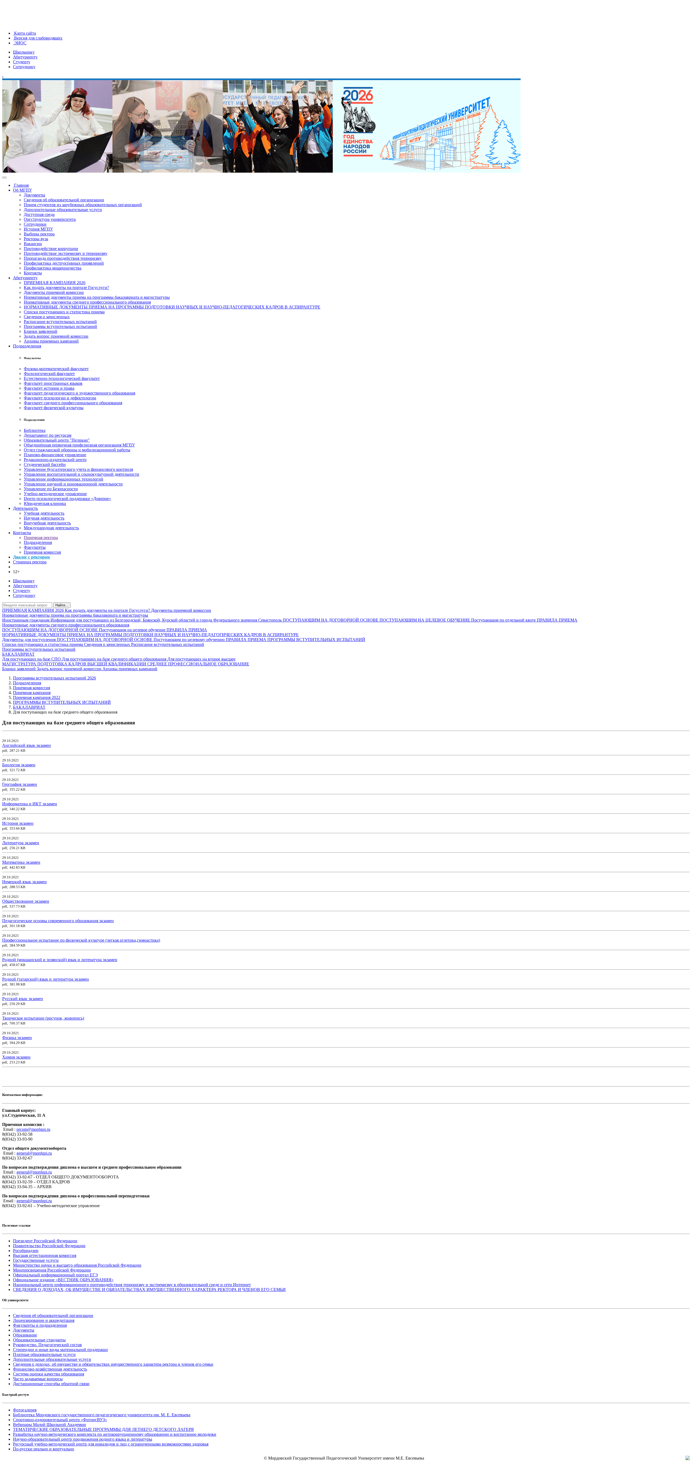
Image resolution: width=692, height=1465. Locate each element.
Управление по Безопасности (51, 489)
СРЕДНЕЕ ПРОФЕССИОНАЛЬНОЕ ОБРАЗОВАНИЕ (198, 664)
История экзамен (18, 823)
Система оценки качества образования (48, 1374)
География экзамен (19, 784)
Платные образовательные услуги (44, 1354)
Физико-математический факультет (56, 368)
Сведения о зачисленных (47, 316)
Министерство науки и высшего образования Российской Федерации (77, 1265)
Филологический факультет (49, 373)
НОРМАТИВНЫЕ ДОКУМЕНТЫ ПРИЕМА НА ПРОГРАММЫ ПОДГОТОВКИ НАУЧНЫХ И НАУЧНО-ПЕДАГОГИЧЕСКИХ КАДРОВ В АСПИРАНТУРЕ (172, 307)
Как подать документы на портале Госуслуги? (66, 287)
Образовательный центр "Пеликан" (57, 440)
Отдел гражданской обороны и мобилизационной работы (77, 450)
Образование (25, 1335)
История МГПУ (38, 229)
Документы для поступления (29, 639)
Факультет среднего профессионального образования (73, 402)
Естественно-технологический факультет (62, 378)
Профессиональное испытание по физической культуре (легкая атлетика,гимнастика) (81, 940)
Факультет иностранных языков (53, 383)
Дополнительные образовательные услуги (63, 209)
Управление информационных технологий (63, 479)
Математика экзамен (21, 862)
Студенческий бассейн (45, 464)
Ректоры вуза (36, 238)
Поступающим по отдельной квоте (504, 620)
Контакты (33, 273)
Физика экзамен (17, 1037)
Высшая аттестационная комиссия (44, 1255)
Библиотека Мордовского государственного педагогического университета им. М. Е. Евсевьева (101, 1415)
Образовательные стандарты (39, 1340)
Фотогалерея (24, 1410)
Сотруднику (24, 66)
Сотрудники (35, 224)
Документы (34, 195)
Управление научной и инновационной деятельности (73, 484)
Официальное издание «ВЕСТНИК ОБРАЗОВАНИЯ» (63, 1279)
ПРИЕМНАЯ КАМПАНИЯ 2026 (54, 282)
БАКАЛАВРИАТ (18, 654)
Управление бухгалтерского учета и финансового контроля (78, 469)
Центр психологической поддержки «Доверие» (67, 498)
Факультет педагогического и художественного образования (79, 393)
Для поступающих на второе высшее (201, 659)
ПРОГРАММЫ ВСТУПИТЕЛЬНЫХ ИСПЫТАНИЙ (316, 639)
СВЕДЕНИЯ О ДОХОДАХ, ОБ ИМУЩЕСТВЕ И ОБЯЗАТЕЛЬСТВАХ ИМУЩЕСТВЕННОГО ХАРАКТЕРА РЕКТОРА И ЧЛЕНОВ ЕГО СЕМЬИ (149, 1289)
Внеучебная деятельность (47, 523)
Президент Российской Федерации (45, 1241)
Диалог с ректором (31, 557)
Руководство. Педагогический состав (47, 1344)
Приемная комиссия (42, 552)
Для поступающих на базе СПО (32, 659)
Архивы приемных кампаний (51, 341)
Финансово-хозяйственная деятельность (50, 1369)
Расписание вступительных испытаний (60, 321)
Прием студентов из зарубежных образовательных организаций (83, 204)
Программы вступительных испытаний (60, 326)
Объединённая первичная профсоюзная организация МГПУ (79, 445)
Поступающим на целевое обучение (133, 630)
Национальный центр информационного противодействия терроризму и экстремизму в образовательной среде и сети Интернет (132, 1284)
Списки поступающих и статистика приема (64, 312)
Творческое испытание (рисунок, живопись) (43, 1018)
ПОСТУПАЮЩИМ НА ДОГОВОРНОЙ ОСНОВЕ (331, 620)
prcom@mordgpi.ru (33, 1129)
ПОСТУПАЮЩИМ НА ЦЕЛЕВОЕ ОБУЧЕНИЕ (425, 620)
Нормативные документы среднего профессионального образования (87, 302)
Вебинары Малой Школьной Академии (49, 1424)
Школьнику (24, 52)
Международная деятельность (51, 527)
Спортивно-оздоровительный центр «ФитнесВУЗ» (60, 1419)
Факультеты (35, 547)
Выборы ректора (39, 234)
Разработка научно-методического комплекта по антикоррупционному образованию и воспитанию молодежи (114, 1434)
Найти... (61, 605)
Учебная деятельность (44, 513)
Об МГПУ (22, 190)
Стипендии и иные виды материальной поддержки (60, 1349)
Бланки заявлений (40, 331)
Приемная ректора (41, 537)
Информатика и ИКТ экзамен (29, 804)
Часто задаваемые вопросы (38, 1379)
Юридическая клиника (45, 503)
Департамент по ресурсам (47, 435)
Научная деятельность (44, 518)
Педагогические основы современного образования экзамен (58, 920)
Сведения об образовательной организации (64, 200)
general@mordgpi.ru (34, 1153)
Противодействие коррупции (51, 248)
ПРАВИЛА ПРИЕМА (557, 620)
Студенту (21, 62)
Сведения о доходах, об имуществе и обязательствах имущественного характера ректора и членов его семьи (113, 1364)
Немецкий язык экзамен (24, 881)
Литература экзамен (20, 842)
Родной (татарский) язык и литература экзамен (45, 979)
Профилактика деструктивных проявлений (64, 263)
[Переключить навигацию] (4, 177)
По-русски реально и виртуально (43, 1449)
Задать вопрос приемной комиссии (56, 336)
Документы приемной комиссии (54, 292)
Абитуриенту (25, 57)
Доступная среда (39, 214)
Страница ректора (29, 562)
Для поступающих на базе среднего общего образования (114, 659)
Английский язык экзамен (26, 745)
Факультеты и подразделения (40, 1325)
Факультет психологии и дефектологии (60, 398)
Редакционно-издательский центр (55, 459)
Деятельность (25, 508)
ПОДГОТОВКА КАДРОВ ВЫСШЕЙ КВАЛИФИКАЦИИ (92, 664)
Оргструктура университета (50, 219)
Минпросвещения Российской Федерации (52, 1270)
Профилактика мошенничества (52, 268)
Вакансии (33, 243)
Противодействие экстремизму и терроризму (65, 253)
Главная (21, 185)
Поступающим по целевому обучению (190, 639)
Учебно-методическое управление (55, 493)
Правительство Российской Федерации (49, 1245)
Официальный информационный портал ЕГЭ (55, 1275)
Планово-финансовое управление (55, 454)
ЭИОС (19, 43)
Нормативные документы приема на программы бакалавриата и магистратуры (97, 297)
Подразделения (27, 346)
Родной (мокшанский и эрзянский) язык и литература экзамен (59, 959)
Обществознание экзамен (25, 901)
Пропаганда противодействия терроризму (63, 258)
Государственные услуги (36, 1260)
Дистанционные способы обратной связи (51, 1383)
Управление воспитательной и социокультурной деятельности (81, 474)
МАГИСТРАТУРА (19, 664)
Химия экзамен (16, 1057)
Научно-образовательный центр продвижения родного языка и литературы (82, 1439)
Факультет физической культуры (54, 407)
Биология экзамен (18, 765)
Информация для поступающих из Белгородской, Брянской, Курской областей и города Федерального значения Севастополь (167, 620)
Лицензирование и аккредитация (43, 1320)
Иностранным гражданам (26, 620)
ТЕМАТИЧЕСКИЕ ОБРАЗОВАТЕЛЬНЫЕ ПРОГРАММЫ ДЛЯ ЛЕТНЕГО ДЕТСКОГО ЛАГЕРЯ (103, 1429)
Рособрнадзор (25, 1250)
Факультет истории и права (49, 388)
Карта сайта (24, 33)
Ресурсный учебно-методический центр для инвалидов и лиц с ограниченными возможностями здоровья (110, 1444)
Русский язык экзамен (22, 998)
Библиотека (34, 430)
